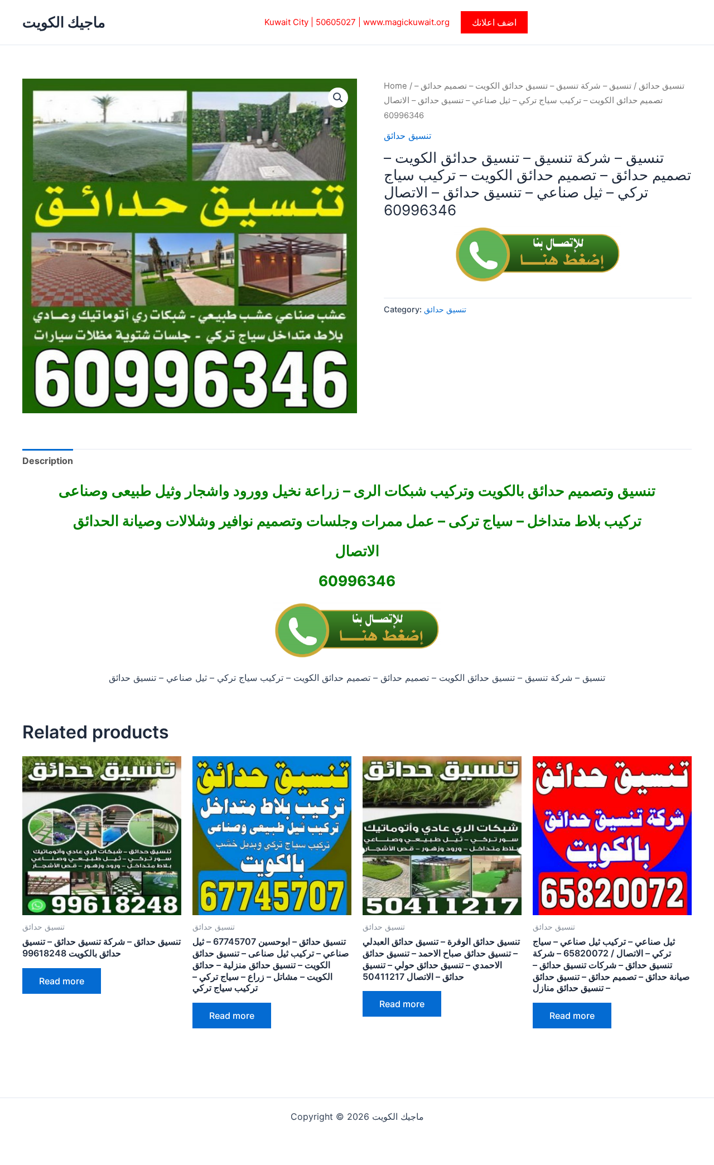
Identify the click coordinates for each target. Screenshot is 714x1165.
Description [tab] (47, 460)
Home (395, 86)
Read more (61, 981)
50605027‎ (336, 22)
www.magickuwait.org (406, 22)
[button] (494, 22)
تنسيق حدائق (661, 86)
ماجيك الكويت (63, 22)
